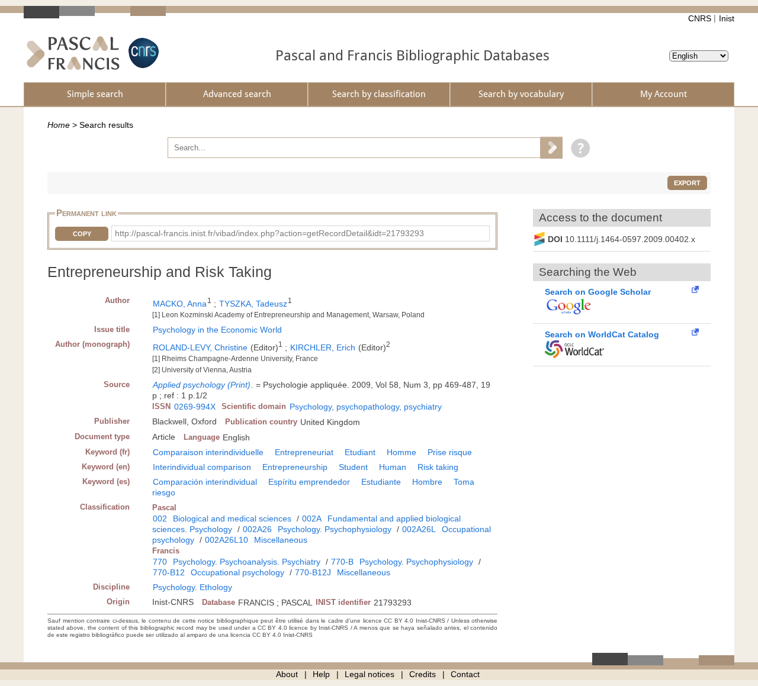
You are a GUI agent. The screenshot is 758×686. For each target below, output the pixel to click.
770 (160, 561)
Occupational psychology (237, 572)
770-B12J (313, 572)
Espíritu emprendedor (309, 482)
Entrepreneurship (294, 467)
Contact (465, 674)
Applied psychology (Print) (201, 384)
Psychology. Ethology (192, 587)
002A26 (257, 529)
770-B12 (169, 572)
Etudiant (360, 452)
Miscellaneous (280, 540)
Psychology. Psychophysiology (334, 529)
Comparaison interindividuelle (208, 452)
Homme (401, 452)
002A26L (419, 529)
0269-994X (195, 406)
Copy (82, 233)
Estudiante (381, 482)
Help (321, 674)
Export (687, 182)
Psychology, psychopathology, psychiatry (366, 406)
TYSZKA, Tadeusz (253, 303)
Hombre (427, 482)
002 (160, 518)
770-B (342, 561)
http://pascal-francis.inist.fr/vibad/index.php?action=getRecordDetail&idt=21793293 (269, 233)
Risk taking (437, 467)
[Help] (577, 147)
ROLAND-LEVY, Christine (200, 347)
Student (353, 467)
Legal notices (369, 674)
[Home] (73, 53)
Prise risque (450, 452)
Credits (422, 674)
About (287, 674)
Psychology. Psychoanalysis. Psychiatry (246, 561)
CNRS (699, 18)
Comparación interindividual (205, 482)
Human (392, 467)
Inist (726, 18)
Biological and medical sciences (232, 518)
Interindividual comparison (202, 467)
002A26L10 (226, 540)
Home (58, 125)
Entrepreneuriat (304, 452)
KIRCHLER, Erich (322, 347)
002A (312, 518)
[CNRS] (142, 53)
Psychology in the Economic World (217, 329)
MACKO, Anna (180, 303)
